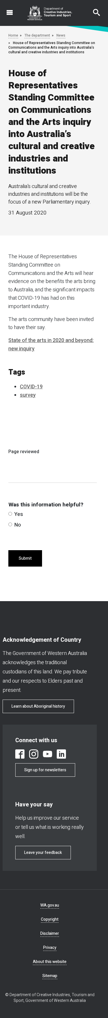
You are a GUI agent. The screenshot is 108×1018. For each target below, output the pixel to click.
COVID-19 (31, 387)
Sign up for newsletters (45, 770)
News (60, 35)
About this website (50, 962)
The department (37, 35)
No (17, 525)
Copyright (49, 919)
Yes (18, 514)
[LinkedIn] (61, 754)
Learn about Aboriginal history (38, 706)
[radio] (10, 514)
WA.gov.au (49, 905)
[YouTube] (47, 754)
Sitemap (49, 976)
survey (28, 395)
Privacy (49, 948)
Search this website (93, 9)
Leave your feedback (43, 853)
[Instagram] (33, 754)
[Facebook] (19, 754)
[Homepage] (49, 13)
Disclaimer (49, 933)
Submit (25, 558)
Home (13, 35)
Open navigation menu (6, 9)
